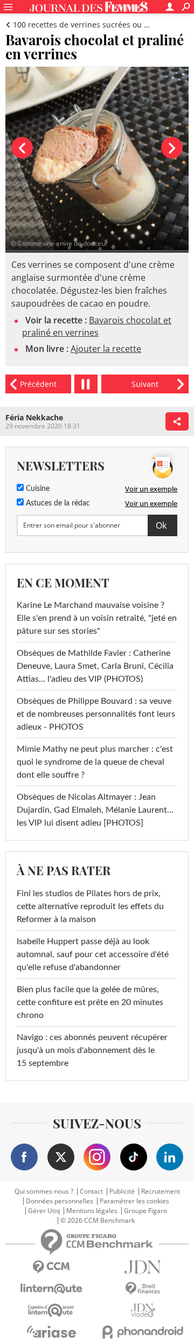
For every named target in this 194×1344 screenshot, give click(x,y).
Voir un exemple (151, 489)
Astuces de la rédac (57, 503)
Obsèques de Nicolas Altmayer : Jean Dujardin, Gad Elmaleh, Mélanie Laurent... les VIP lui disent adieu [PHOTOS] (95, 810)
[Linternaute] (51, 1289)
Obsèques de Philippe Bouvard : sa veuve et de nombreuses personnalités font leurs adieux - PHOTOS (96, 714)
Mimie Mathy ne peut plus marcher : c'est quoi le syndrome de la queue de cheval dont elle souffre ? (95, 762)
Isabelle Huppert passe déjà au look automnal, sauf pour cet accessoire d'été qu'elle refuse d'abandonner (93, 954)
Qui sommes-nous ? (44, 1191)
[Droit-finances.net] (143, 1288)
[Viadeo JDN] (143, 1310)
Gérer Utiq (44, 1211)
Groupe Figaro (145, 1211)
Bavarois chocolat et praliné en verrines (96, 326)
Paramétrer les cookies (134, 1201)
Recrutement (160, 1191)
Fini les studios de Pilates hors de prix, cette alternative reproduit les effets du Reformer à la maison (90, 906)
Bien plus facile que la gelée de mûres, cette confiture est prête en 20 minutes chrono (90, 1002)
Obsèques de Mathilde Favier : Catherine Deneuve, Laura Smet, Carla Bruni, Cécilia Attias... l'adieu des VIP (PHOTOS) (95, 666)
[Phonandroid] (143, 1332)
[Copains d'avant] (51, 1310)
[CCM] (51, 1267)
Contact (91, 1191)
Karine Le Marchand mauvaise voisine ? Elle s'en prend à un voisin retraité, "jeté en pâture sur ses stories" (97, 618)
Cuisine (37, 489)
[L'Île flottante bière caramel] (38, 384)
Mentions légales (91, 1211)
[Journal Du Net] (143, 1267)
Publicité (122, 1191)
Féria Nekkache (34, 417)
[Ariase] (51, 1332)
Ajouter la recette (106, 349)
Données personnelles (59, 1201)
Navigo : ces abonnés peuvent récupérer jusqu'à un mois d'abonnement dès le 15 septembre (92, 1050)
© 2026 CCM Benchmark (97, 1220)
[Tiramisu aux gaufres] (145, 384)
